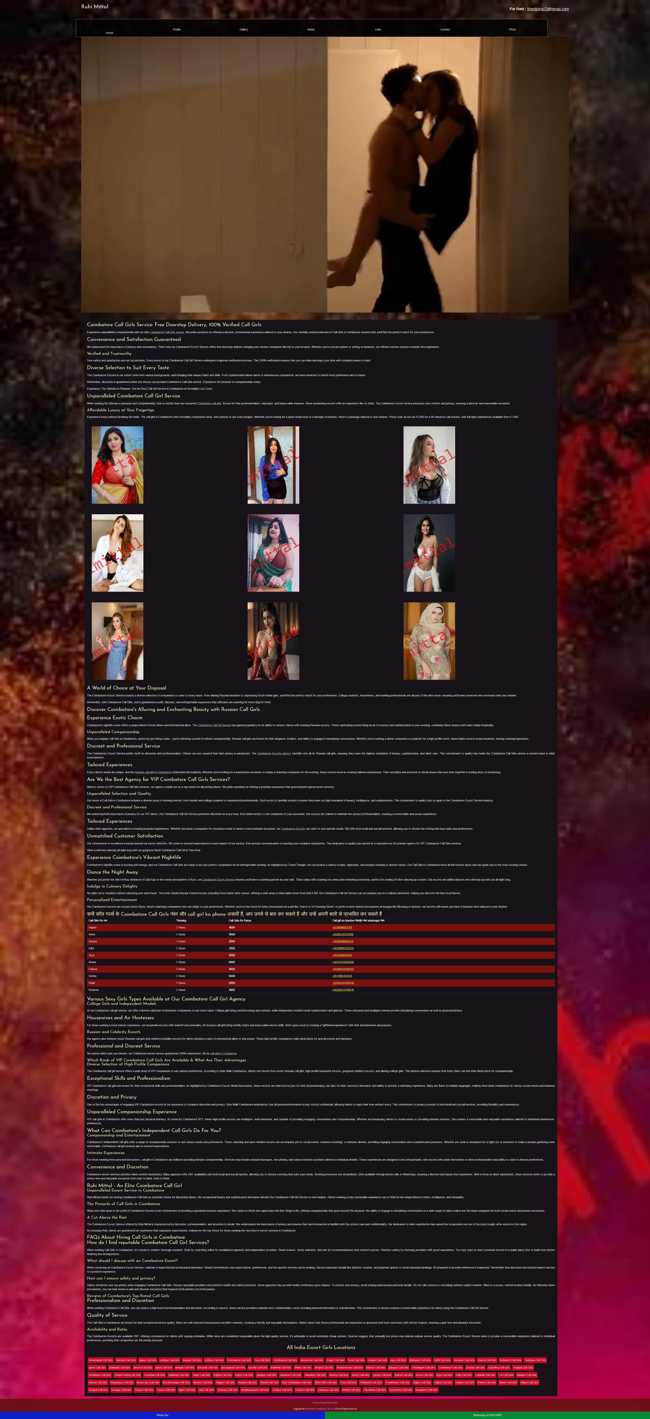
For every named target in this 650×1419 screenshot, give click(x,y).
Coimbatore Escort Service (153, 956)
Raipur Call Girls (270, 1404)
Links (391, 29)
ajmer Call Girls (492, 1404)
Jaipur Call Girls (82, 1404)
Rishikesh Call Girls (445, 1404)
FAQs (561, 29)
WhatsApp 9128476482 (487, 1415)
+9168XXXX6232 (345, 1046)
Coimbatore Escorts (228, 906)
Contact (476, 29)
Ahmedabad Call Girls (36, 1404)
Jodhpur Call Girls (104, 1404)
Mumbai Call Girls (61, 1404)
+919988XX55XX (345, 1025)
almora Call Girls (538, 1404)
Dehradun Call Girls (355, 1404)
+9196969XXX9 (345, 1004)
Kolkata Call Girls (149, 1404)
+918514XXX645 (345, 1011)
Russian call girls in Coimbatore (88, 849)
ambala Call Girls (580, 1404)
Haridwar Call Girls (399, 1404)
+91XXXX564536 (345, 1039)
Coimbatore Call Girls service (102, 405)
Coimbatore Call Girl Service (149, 806)
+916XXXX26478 (345, 1060)
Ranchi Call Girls (422, 1404)
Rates (306, 29)
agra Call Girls (333, 1404)
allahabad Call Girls (515, 1404)
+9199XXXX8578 (345, 1067)
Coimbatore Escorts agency (204, 834)
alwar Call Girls (559, 1404)
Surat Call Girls (291, 1404)
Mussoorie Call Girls (246, 1404)
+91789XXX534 (345, 1053)
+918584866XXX (345, 1018)
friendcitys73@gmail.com (613, 9)
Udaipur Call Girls (312, 1404)
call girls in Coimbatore (158, 1130)
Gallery (221, 29)
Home (50, 32)
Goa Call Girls (197, 1404)
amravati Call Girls (603, 1404)
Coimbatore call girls (144, 476)
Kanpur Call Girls (127, 1404)
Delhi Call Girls (377, 1404)
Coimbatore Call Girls (174, 1404)
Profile (135, 29)
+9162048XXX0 (345, 1032)
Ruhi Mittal (30, 7)
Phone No (162, 1415)
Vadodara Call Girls (470, 1404)
